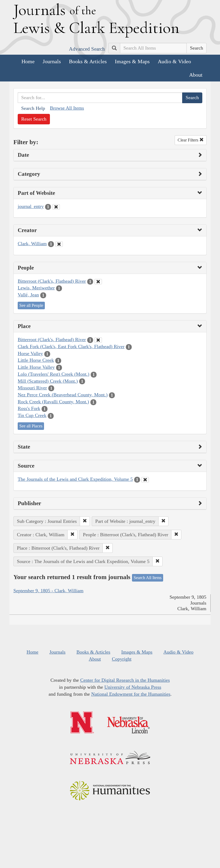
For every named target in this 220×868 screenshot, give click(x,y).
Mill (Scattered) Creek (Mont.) (48, 381)
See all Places (30, 426)
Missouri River (32, 387)
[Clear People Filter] (98, 281)
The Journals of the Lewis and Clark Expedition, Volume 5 (75, 479)
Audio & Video (174, 61)
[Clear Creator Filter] (59, 244)
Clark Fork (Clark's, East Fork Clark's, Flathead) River (71, 346)
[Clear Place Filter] (98, 340)
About (196, 75)
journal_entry (31, 206)
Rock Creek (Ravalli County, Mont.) (53, 401)
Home (28, 61)
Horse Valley (30, 353)
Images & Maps (132, 61)
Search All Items (148, 577)
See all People (31, 305)
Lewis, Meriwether (36, 287)
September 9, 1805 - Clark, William (48, 590)
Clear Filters (188, 140)
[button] (85, 521)
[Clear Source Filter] (145, 479)
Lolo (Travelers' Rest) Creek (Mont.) (53, 374)
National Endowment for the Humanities (130, 694)
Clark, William (32, 243)
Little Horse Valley (36, 367)
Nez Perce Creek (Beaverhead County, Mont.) (63, 394)
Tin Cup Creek (32, 415)
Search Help (33, 108)
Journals (52, 61)
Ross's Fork (29, 408)
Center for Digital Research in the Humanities (125, 680)
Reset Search (33, 119)
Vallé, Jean (28, 294)
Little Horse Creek (36, 360)
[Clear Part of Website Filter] (56, 207)
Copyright (121, 659)
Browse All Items (67, 108)
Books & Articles (88, 61)
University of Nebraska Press (132, 687)
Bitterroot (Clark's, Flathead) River (52, 281)
